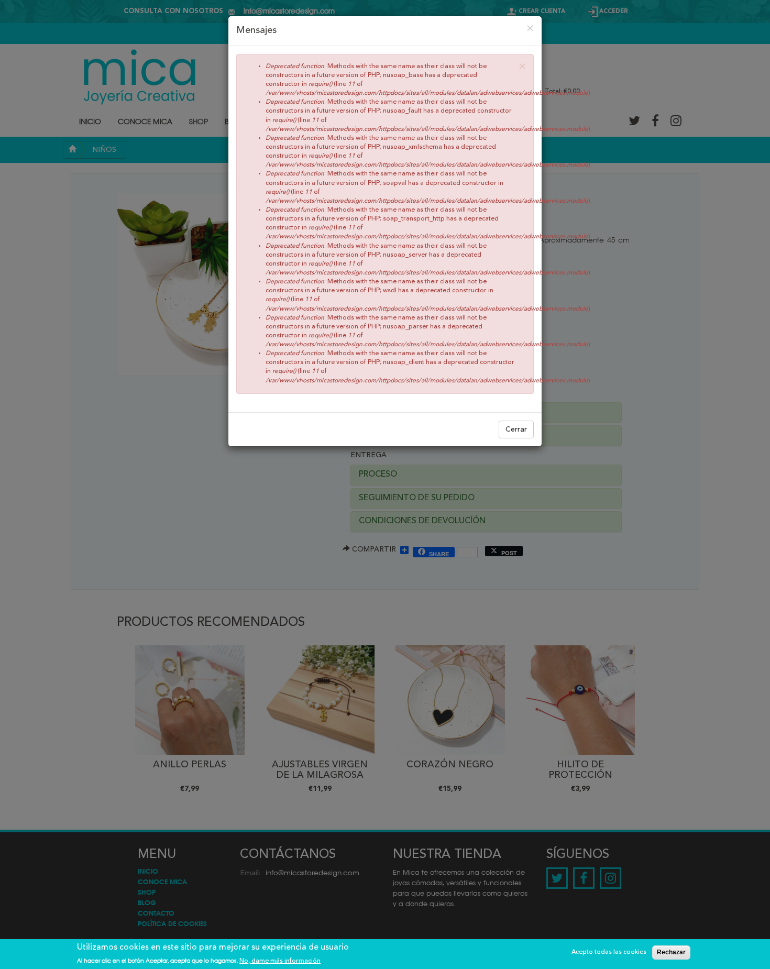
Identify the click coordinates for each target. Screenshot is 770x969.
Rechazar (671, 952)
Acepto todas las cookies (608, 952)
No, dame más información (280, 960)
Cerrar (516, 429)
